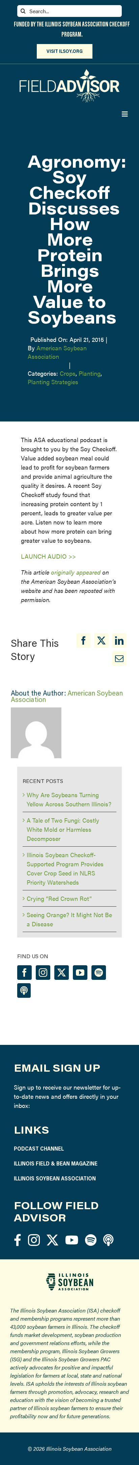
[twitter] (52, 1240)
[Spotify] (98, 972)
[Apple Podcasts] (24, 990)
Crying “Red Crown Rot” (59, 898)
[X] (101, 640)
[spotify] (90, 1240)
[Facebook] (83, 640)
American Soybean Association (57, 352)
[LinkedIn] (119, 640)
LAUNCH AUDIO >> (48, 556)
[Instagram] (43, 972)
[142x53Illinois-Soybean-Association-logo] (69, 1276)
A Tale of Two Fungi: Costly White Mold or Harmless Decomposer (63, 829)
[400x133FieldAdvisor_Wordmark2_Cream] (69, 72)
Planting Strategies (53, 381)
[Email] (119, 658)
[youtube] (71, 1240)
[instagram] (34, 1240)
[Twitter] (61, 972)
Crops (68, 373)
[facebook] (17, 1240)
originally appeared (76, 572)
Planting (90, 373)
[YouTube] (80, 972)
